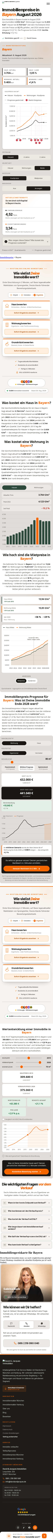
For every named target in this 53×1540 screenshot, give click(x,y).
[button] (26, 1156)
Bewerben (7, 1417)
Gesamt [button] (11, 157)
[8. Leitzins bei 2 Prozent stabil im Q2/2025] (41, 140)
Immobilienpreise (6, 257)
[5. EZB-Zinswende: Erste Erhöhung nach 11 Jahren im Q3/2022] (36, 143)
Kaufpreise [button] (14, 178)
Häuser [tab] (14, 487)
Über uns (6, 1409)
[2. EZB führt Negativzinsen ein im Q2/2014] (20, 140)
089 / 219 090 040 (28, 1343)
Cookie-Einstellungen (11, 1433)
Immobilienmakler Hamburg (13, 1405)
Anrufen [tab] (26, 1326)
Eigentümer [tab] (14, 753)
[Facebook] (29, 1527)
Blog (4, 1413)
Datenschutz (7, 1429)
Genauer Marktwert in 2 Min (26, 868)
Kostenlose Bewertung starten (26, 1171)
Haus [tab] (39, 743)
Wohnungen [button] (26, 168)
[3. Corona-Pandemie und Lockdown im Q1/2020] (31, 140)
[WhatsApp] (35, 1527)
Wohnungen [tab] (38, 487)
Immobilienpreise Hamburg (13, 1459)
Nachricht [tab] (11, 1326)
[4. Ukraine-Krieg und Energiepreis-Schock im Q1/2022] (35, 140)
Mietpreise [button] (39, 178)
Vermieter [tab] (39, 753)
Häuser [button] (10, 168)
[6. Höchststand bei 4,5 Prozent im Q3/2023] (38, 140)
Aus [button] (14, 188)
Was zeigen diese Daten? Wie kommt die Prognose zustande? (25, 241)
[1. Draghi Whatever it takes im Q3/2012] (17, 140)
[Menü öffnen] (48, 4)
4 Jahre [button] (26, 157)
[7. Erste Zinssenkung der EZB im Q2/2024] (40, 143)
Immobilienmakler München (13, 1401)
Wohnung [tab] (14, 743)
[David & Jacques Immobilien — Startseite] (12, 3)
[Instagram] (18, 1527)
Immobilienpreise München (13, 1455)
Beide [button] (42, 168)
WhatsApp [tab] (42, 1326)
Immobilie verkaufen (10, 1447)
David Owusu (31, 38)
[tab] (10, 768)
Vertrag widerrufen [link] (10, 1437)
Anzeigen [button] (38, 188)
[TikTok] (23, 1527)
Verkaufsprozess (9, 1451)
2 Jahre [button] (42, 157)
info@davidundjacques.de (16, 1482)
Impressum (7, 1426)
